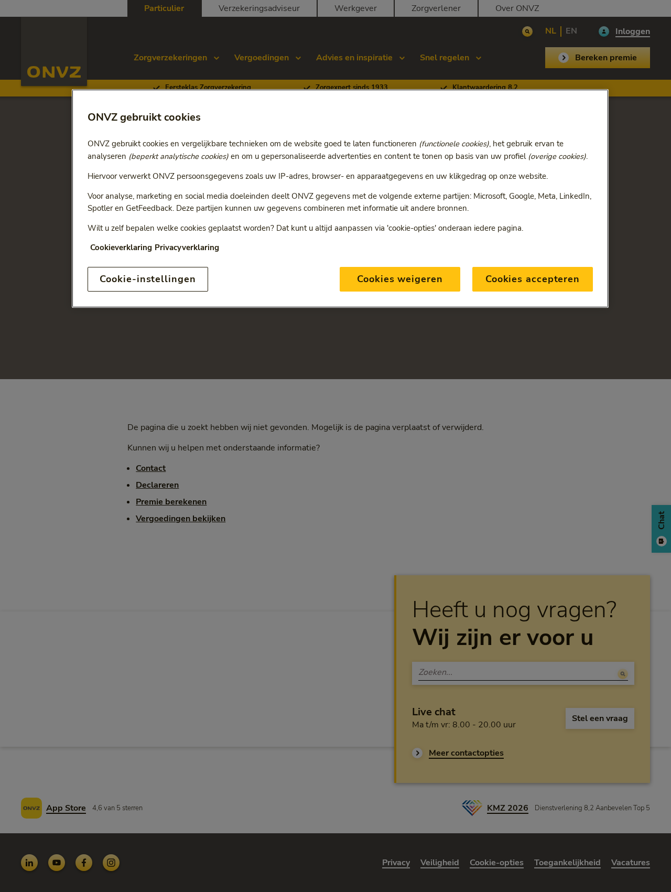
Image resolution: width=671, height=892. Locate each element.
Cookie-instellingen (148, 279)
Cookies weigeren (399, 279)
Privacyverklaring (187, 247)
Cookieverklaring (121, 247)
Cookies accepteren (532, 279)
